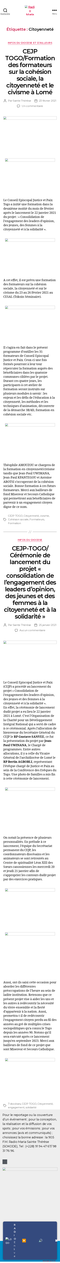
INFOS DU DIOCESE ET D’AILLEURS (30, 42)
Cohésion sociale (18, 519)
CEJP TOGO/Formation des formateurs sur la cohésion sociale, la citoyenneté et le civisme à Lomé (30, 72)
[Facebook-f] (4, 1161)
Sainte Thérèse (22, 100)
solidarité (31, 1107)
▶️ (24, 1241)
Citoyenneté (31, 515)
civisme (44, 515)
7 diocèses (14, 1103)
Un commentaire (32, 106)
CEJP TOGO (15, 515)
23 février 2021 (47, 100)
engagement (16, 1107)
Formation (14, 523)
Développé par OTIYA (49, 1261)
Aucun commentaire (32, 630)
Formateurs (37, 519)
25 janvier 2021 (47, 625)
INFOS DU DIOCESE (30, 540)
